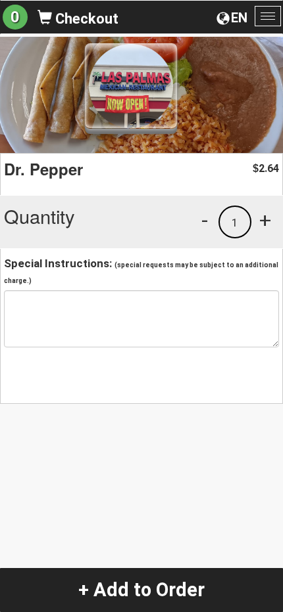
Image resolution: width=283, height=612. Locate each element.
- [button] (204, 220)
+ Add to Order (141, 590)
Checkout (85, 19)
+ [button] (265, 220)
